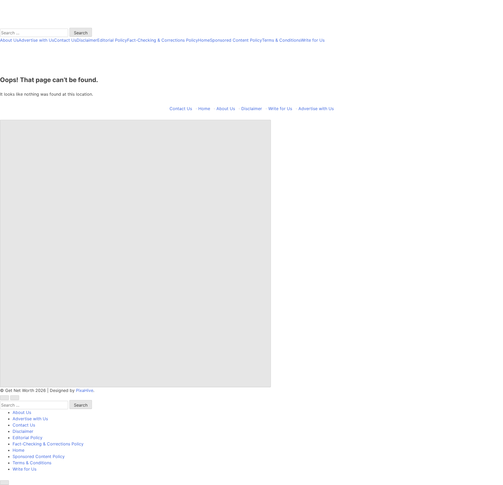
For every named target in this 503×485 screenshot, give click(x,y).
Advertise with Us (36, 40)
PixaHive (84, 390)
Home (204, 40)
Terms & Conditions (281, 40)
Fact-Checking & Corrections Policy (162, 40)
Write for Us (313, 40)
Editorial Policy (112, 40)
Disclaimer (86, 40)
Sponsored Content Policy (236, 40)
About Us (9, 40)
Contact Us (65, 40)
